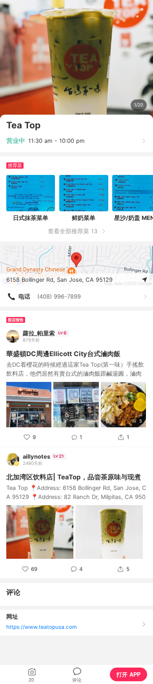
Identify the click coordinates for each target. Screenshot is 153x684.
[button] (32, 674)
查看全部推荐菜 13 (73, 231)
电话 (24, 296)
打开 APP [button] (128, 674)
